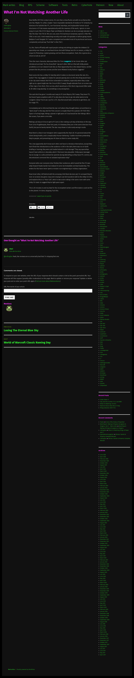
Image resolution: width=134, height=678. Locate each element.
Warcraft (102, 365)
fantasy (102, 150)
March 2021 (103, 558)
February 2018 (104, 634)
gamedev (102, 164)
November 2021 (104, 541)
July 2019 (102, 599)
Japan (101, 195)
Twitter (102, 348)
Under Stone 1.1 (104, 399)
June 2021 (103, 551)
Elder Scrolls (103, 140)
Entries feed (103, 33)
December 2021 (104, 539)
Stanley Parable (104, 319)
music (102, 243)
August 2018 (103, 621)
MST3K (102, 239)
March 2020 (103, 582)
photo (101, 272)
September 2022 (104, 520)
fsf (101, 158)
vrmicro (102, 360)
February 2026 (104, 459)
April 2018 (103, 630)
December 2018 (104, 613)
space (101, 317)
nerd (101, 249)
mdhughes (7, 25)
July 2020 (102, 574)
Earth (101, 133)
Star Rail (102, 323)
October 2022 (104, 518)
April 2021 (103, 555)
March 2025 (103, 471)
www (101, 381)
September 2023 (104, 496)
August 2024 (103, 477)
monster (102, 228)
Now (111, 5)
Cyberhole (87, 5)
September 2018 (104, 619)
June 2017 (103, 650)
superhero (103, 334)
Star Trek (102, 325)
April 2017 (103, 655)
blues (101, 86)
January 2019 (103, 611)
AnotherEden (104, 61)
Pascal (102, 263)
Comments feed (104, 35)
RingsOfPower (104, 296)
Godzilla (102, 171)
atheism (102, 70)
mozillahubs (103, 237)
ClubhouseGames (105, 92)
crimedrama (103, 103)
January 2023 (103, 512)
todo (101, 342)
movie (6, 31)
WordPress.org (104, 37)
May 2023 (102, 504)
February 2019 (104, 609)
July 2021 (102, 549)
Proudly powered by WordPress (26, 669)
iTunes (102, 193)
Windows (102, 373)
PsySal (102, 422)
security (102, 311)
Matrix (102, 216)
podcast (102, 276)
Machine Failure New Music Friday (110, 405)
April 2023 (103, 506)
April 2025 (103, 469)
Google (102, 173)
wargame (102, 367)
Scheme (40, 5)
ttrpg (101, 346)
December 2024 (104, 473)
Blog (21, 5)
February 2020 (104, 584)
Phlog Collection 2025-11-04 (108, 408)
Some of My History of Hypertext (115, 422)
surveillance (103, 336)
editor (102, 138)
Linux (101, 208)
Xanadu (102, 383)
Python (102, 280)
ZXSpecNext (103, 385)
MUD (101, 241)
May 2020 (102, 578)
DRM (101, 127)
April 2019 (103, 605)
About (120, 5)
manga (102, 214)
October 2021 (103, 543)
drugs (101, 129)
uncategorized (104, 350)
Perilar (102, 268)
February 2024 (104, 485)
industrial (103, 187)
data (101, 111)
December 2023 (104, 489)
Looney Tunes (104, 212)
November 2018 (104, 615)
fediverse (102, 152)
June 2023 (103, 502)
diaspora (102, 117)
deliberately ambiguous (107, 113)
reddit (102, 288)
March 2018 (103, 632)
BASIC (101, 74)
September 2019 (104, 595)
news (101, 251)
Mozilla (102, 235)
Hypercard (103, 183)
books (101, 88)
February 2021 (104, 560)
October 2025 (104, 463)
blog (101, 84)
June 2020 (103, 576)
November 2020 (104, 566)
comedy (102, 98)
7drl (101, 51)
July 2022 (102, 525)
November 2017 (104, 640)
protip (102, 278)
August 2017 (103, 646)
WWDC (102, 379)
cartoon (102, 90)
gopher (102, 175)
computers (103, 100)
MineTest (102, 224)
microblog (103, 220)
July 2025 (102, 467)
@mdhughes (8, 256)
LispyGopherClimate (106, 210)
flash (101, 156)
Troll (101, 344)
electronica (103, 142)
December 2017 (104, 638)
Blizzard (102, 82)
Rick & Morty (103, 294)
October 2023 (104, 494)
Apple (101, 63)
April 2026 (103, 456)
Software (53, 5)
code (101, 94)
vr (100, 358)
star (101, 321)
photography (104, 274)
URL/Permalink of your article (14, 287)
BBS (101, 76)
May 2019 (102, 603)
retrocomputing (104, 290)
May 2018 (102, 628)
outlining (102, 259)
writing (102, 377)
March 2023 (103, 508)
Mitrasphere (103, 226)
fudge (101, 160)
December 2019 (104, 588)
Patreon (100, 5)
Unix (101, 352)
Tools (65, 5)
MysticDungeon (104, 247)
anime (102, 59)
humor (102, 181)
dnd (101, 119)
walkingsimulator (105, 362)
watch (101, 369)
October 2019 (104, 593)
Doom (101, 121)
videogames (103, 354)
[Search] (127, 15)
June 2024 (103, 479)
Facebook (102, 148)
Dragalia (102, 123)
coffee (102, 96)
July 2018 (102, 624)
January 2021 (103, 562)
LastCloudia (103, 206)
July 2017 (102, 648)
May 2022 (102, 529)
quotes (102, 282)
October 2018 (104, 617)
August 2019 (103, 597)
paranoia (102, 261)
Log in (102, 31)
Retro (74, 5)
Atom (101, 72)
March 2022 (103, 533)
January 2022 (103, 537)
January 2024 (104, 487)
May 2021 (102, 553)
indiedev (102, 185)
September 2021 (104, 545)
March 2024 (103, 483)
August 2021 (103, 547)
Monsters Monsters (105, 230)
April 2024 (103, 481)
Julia (101, 202)
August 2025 (103, 465)
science (102, 307)
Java (101, 197)
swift (101, 338)
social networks (104, 315)
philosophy (103, 270)
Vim (101, 356)
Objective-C (103, 255)
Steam (102, 329)
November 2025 (104, 461)
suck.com (102, 332)
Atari (101, 67)
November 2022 (104, 516)
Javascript (103, 199)
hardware (103, 177)
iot (101, 189)
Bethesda (103, 80)
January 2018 (103, 636)
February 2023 (104, 510)
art (101, 65)
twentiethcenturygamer (106, 434)
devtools (102, 115)
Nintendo (103, 253)
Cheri (11, 249)
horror (102, 179)
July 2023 (102, 500)
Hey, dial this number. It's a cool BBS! (111, 401)
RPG (30, 5)
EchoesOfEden (104, 136)
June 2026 (103, 454)
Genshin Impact (104, 169)
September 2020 (104, 570)
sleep (101, 313)
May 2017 (102, 652)
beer (101, 78)
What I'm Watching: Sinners (108, 403)
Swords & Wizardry (105, 340)
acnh (101, 53)
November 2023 (104, 492)
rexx (101, 292)
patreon (102, 266)
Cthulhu (102, 105)
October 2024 (104, 475)
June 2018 (103, 626)
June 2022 (103, 527)
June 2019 (103, 601)
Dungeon (102, 131)
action (102, 55)
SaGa (101, 303)
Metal (101, 218)
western (102, 371)
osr (101, 257)
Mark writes (9, 5)
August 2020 (103, 572)
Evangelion (103, 146)
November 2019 (104, 591)
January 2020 (104, 586)
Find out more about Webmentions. (48, 281)
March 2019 (103, 607)
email (101, 144)
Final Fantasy (104, 154)
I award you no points (43, 196)
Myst (101, 245)
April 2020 (103, 580)
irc (101, 191)
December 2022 (104, 514)
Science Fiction (13, 31)
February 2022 (104, 535)
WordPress (103, 375)
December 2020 (104, 564)
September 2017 (104, 644)
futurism (102, 162)
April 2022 (103, 531)
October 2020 (104, 568)
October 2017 (103, 642)
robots (102, 299)
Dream (102, 125)
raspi (101, 284)
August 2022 (103, 522)
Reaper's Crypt (104, 286)
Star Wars (103, 327)
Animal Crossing (104, 57)
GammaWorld (104, 166)
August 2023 (103, 498)
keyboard (102, 204)
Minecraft (103, 222)
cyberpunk (103, 109)
